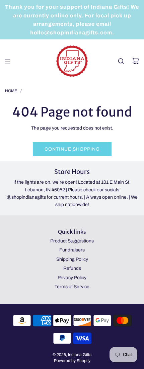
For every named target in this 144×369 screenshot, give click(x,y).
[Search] (121, 61)
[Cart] (135, 61)
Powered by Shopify (72, 360)
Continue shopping (72, 149)
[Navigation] (7, 61)
